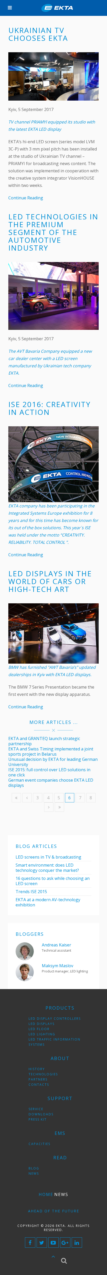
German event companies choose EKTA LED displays (50, 782)
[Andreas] (25, 951)
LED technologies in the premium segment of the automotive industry (53, 232)
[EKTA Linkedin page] (77, 1242)
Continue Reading (25, 198)
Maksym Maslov (57, 966)
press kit (38, 1119)
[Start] (16, 797)
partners (38, 1079)
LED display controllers (55, 1018)
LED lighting (42, 1034)
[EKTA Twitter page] (42, 1242)
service (36, 1109)
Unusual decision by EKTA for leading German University (53, 761)
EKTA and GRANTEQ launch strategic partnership (44, 741)
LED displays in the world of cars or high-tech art (50, 581)
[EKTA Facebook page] (30, 1242)
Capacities (39, 1144)
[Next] (49, 807)
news (34, 1173)
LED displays (42, 1024)
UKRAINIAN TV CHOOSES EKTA (38, 34)
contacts (39, 1084)
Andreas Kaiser (56, 945)
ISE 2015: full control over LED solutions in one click (49, 772)
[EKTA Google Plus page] (65, 1242)
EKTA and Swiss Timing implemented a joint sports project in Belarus (50, 751)
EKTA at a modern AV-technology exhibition (48, 902)
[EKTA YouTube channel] (53, 1242)
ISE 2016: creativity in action (49, 408)
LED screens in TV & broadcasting (48, 857)
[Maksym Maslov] (25, 972)
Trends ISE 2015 (31, 891)
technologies (43, 1074)
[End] (59, 807)
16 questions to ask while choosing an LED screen (53, 880)
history (37, 1069)
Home (46, 1194)
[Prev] (27, 797)
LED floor (39, 1029)
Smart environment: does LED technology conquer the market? (47, 867)
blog (34, 1168)
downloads (41, 1114)
